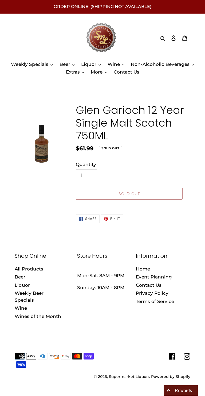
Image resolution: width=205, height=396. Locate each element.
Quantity (86, 164)
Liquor (22, 285)
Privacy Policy (152, 293)
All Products (29, 269)
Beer (20, 277)
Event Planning (154, 277)
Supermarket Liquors (129, 376)
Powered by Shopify (170, 376)
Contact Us (148, 285)
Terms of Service (155, 301)
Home (143, 269)
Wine (21, 308)
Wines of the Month (38, 316)
